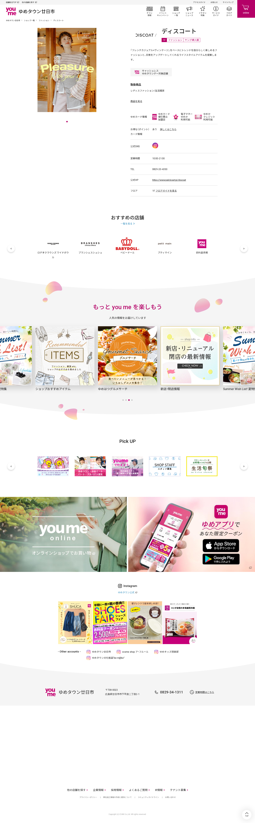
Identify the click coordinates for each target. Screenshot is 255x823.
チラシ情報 (149, 11)
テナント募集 (178, 790)
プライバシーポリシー (88, 797)
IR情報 (159, 790)
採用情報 (116, 790)
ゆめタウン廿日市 (13, 20)
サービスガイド (216, 11)
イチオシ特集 (202, 11)
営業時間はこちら (204, 692)
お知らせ (214, 2)
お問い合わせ (170, 797)
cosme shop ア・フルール (135, 651)
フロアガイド (229, 11)
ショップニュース (189, 11)
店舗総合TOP (11, 2)
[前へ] (11, 248)
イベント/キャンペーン (162, 11)
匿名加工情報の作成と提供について (117, 797)
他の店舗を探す (28, 2)
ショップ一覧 (176, 11)
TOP (246, 814)
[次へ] (244, 248)
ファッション (44, 20)
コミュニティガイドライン (148, 797)
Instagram (155, 146)
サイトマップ (228, 2)
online (246, 9)
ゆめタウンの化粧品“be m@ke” (108, 657)
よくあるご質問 (138, 790)
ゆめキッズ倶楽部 (169, 651)
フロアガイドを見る (166, 190)
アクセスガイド (199, 2)
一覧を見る (126, 223)
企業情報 (98, 790)
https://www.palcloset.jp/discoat (169, 180)
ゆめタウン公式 (126, 592)
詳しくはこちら (168, 129)
